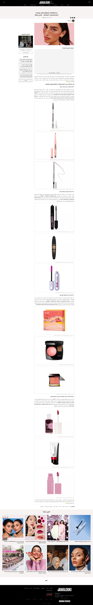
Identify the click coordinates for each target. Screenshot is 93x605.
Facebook (67, 595)
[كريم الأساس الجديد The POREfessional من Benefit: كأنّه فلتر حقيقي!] (13, 527)
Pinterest (62, 595)
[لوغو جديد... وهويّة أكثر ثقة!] (54, 60)
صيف (60, 506)
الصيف (63, 506)
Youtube (57, 597)
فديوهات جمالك (36, 588)
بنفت (70, 506)
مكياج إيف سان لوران (48, 506)
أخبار (49, 5)
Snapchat (72, 595)
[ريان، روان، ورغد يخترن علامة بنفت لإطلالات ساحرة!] (57, 558)
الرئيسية (50, 17)
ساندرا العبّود (69, 20)
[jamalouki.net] (46, 2)
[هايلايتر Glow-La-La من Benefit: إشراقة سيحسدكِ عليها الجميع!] (80, 558)
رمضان (25, 5)
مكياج (67, 506)
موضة (68, 5)
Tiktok (61, 597)
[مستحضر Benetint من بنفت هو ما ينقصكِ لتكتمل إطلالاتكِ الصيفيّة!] (35, 558)
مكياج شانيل (55, 506)
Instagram (57, 595)
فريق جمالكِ (41, 599)
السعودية (55, 5)
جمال (62, 5)
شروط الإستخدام (34, 599)
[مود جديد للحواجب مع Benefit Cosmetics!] (80, 527)
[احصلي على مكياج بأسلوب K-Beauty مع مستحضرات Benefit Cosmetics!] (35, 527)
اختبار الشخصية (33, 5)
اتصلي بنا (51, 599)
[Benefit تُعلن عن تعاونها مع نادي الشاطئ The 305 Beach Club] (13, 558)
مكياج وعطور (44, 17)
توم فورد (41, 506)
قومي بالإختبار (25, 52)
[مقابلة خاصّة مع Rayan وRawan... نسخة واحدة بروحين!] (57, 527)
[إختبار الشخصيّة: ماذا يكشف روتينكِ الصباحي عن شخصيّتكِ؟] (25, 42)
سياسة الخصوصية (27, 599)
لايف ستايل (42, 5)
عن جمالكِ (46, 599)
